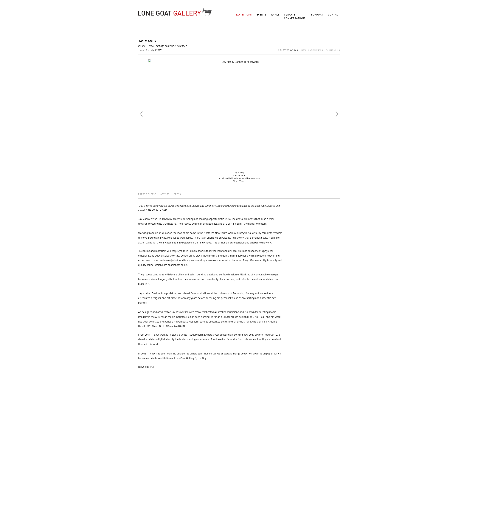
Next (336, 114)
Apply (275, 14)
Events (261, 14)
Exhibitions (243, 14)
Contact (334, 14)
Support (317, 14)
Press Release (147, 194)
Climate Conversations (294, 16)
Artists (165, 194)
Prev (141, 114)
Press (177, 194)
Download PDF (146, 366)
